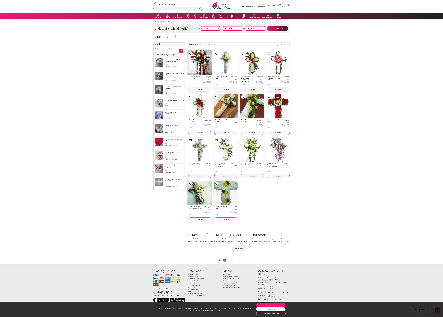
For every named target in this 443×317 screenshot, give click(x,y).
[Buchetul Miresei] (254, 15)
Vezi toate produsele (230, 283)
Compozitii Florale (232, 17)
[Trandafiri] (158, 15)
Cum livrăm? (192, 283)
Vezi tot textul (239, 248)
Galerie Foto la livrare (230, 276)
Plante (213, 17)
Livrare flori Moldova (195, 293)
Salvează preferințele (271, 305)
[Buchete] (187, 15)
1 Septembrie (178, 17)
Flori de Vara (204, 17)
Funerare (278, 17)
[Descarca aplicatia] (161, 300)
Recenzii (226, 281)
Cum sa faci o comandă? (196, 279)
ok (181, 51)
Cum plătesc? (193, 281)
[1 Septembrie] (178, 15)
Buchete (188, 17)
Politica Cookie (209, 310)
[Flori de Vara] (204, 15)
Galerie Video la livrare (231, 279)
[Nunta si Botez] (267, 15)
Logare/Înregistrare (230, 285)
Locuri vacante (193, 289)
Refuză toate (271, 309)
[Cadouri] (243, 15)
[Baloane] (220, 15)
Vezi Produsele (278, 28)
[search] (200, 8)
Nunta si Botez (267, 17)
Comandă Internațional (231, 287)
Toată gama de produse (196, 295)
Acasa (155, 21)
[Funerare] (278, 15)
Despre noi (192, 287)
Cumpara (200, 89)
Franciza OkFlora (194, 274)
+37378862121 (248, 7)
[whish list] (280, 6)
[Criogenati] (167, 15)
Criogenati (167, 17)
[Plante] (213, 15)
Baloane (220, 17)
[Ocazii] (195, 15)
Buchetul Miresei (254, 17)
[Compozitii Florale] (232, 15)
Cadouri (243, 17)
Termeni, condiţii (194, 285)
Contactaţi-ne (193, 276)
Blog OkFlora (227, 274)
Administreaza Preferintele (271, 313)
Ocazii (195, 17)
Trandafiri (158, 17)
